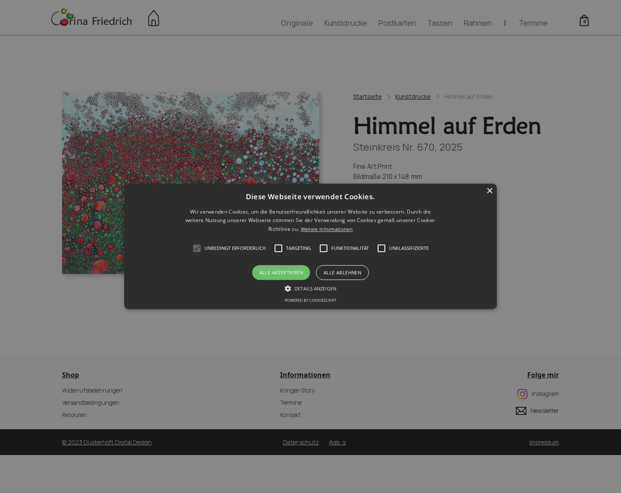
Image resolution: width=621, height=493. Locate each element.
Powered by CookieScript (310, 300)
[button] (310, 246)
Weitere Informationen (327, 229)
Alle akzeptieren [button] (281, 273)
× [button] (489, 191)
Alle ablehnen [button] (342, 273)
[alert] (310, 246)
